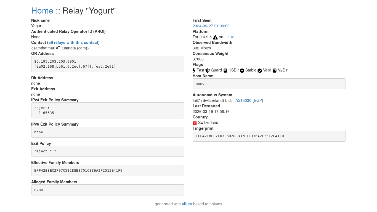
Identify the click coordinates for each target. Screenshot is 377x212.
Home (42, 10)
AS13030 (243, 100)
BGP (258, 100)
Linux (229, 36)
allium (187, 203)
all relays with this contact (73, 42)
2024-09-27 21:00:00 (211, 25)
